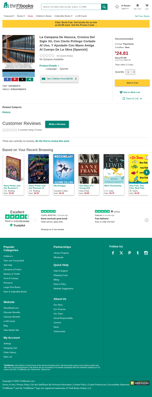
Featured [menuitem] (8, 16)
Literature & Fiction (12, 269)
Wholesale (58, 257)
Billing (56, 279)
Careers (57, 322)
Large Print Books (12, 287)
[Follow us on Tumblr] (137, 252)
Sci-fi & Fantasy (11, 278)
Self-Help (8, 265)
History (6, 112)
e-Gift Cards (9, 321)
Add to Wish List (131, 92)
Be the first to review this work (52, 141)
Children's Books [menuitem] (44, 16)
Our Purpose (60, 309)
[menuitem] (125, 6)
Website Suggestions (63, 288)
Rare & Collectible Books (15, 291)
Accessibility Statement (119, 384)
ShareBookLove (11, 308)
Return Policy (60, 284)
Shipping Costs (61, 275)
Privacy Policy (23, 384)
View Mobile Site (11, 330)
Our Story (58, 305)
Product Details (48, 65)
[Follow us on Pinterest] (129, 252)
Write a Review (57, 124)
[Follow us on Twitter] (121, 252)
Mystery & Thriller (12, 274)
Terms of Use (8, 384)
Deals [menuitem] (30, 16)
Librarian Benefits (12, 317)
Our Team (58, 313)
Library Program (61, 253)
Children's (8, 256)
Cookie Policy (79, 384)
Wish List (8, 357)
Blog (6, 325)
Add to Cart (132, 83)
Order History (10, 352)
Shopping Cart (10, 348)
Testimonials (59, 331)
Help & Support (61, 271)
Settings (7, 343)
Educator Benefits (12, 312)
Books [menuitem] (20, 16)
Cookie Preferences (97, 384)
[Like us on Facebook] (113, 252)
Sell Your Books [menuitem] (142, 16)
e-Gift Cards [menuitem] (81, 16)
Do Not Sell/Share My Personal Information (51, 384)
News (56, 327)
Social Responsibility (63, 318)
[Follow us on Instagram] (146, 252)
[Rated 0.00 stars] (46, 56)
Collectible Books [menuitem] (62, 16)
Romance (8, 283)
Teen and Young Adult (14, 260)
